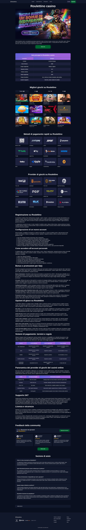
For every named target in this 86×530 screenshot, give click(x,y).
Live (35, 91)
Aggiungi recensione (64, 430)
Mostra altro (43, 448)
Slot (63, 91)
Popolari (21, 91)
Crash (49, 91)
